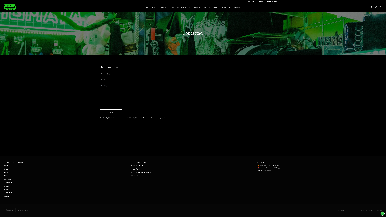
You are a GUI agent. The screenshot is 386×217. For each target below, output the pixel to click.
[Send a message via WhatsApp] (382, 213)
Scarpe (6, 189)
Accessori (7, 186)
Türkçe (8, 210)
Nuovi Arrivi (7, 179)
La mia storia (8, 193)
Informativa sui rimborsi (138, 176)
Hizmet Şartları (155, 118)
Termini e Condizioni (137, 165)
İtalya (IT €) (21, 210)
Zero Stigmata (338, 210)
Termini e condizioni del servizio (141, 172)
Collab (6, 169)
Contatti (6, 196)
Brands (6, 172)
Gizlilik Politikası (143, 118)
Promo (6, 176)
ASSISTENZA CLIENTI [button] (138, 162)
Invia (111, 112)
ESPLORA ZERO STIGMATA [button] (13, 162)
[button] (155, 7)
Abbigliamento (8, 182)
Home (6, 165)
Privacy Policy (135, 169)
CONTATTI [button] (260, 162)
